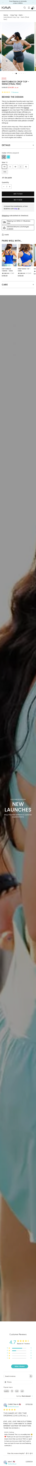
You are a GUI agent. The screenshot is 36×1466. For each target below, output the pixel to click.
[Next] (33, 2)
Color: (10, 153)
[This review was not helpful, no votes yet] (30, 1453)
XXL (5, 172)
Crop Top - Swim (16, 15)
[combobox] (24, 1396)
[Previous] (3, 2)
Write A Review (20, 1366)
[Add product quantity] (10, 187)
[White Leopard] (4, 157)
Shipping (5, 215)
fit (12, 1391)
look (17, 1391)
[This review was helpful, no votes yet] (26, 1453)
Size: (5, 162)
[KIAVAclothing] (6, 8)
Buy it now (18, 200)
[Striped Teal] (8, 157)
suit (22, 1391)
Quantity (5, 182)
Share (6, 235)
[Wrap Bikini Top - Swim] (25, 255)
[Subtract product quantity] (4, 187)
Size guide (8, 178)
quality (6, 1391)
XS (4, 167)
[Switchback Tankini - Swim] (9, 255)
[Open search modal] (24, 8)
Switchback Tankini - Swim (7, 270)
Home (6, 15)
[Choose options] (14, 263)
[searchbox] (16, 1376)
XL (26, 167)
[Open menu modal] (29, 8)
